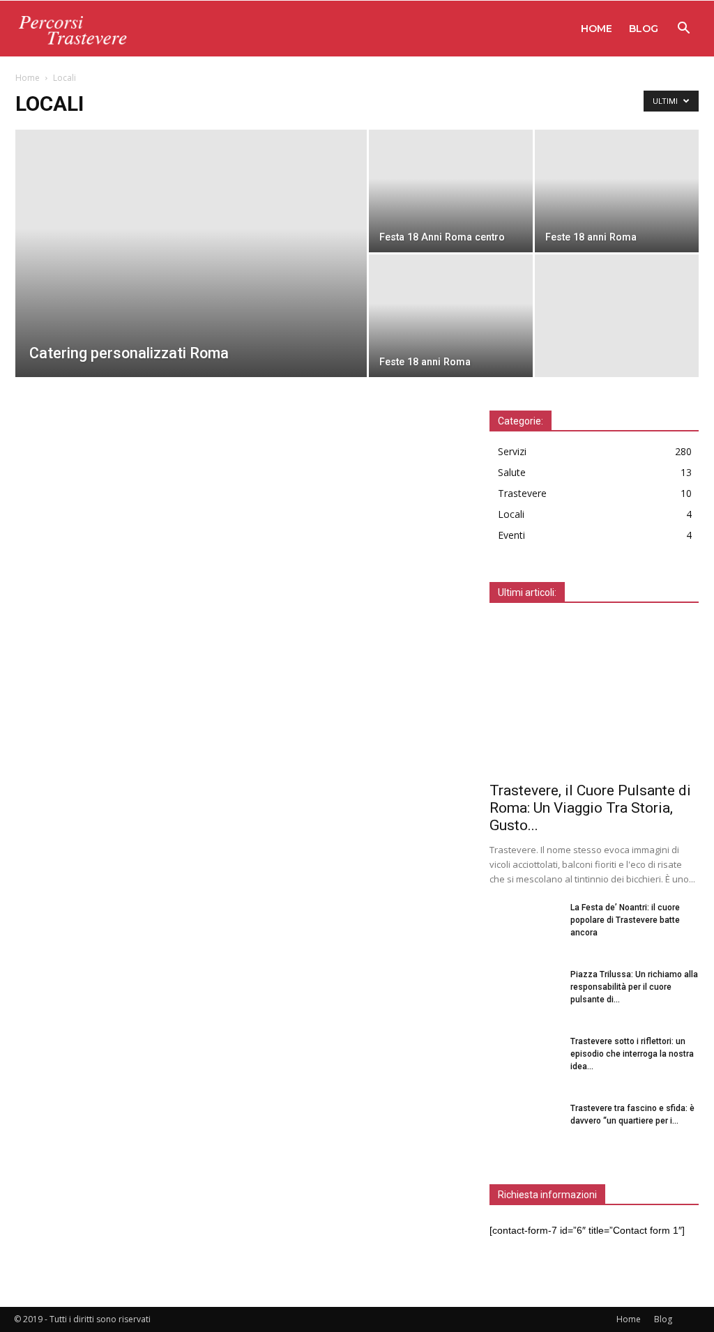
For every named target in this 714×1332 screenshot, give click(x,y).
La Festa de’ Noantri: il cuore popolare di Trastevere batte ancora (625, 920)
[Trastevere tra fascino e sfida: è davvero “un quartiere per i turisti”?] (524, 1126)
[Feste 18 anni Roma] (617, 191)
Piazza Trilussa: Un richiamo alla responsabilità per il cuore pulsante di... (634, 987)
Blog (643, 28)
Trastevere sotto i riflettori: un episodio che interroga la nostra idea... (632, 1053)
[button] (683, 29)
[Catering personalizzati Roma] (191, 282)
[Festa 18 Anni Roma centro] (451, 191)
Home (596, 28)
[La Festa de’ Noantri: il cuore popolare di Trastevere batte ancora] (524, 925)
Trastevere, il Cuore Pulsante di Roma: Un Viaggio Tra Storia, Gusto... (590, 808)
